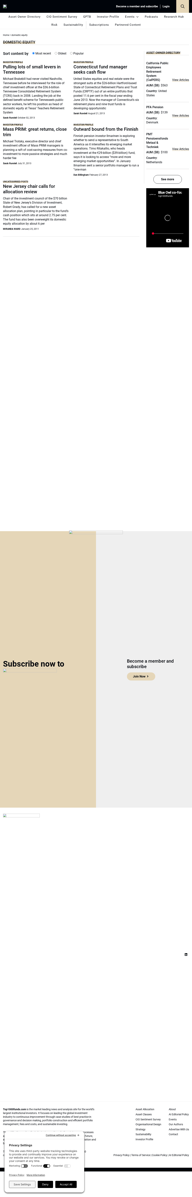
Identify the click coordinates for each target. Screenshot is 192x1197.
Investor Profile (108, 16)
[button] (182, 6)
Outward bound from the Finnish (106, 129)
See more (167, 179)
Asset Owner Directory (24, 16)
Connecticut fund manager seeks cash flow (100, 69)
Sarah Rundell (10, 117)
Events (130, 16)
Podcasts (151, 16)
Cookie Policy (159, 1155)
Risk (54, 24)
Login (166, 6)
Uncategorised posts (15, 181)
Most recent (43, 53)
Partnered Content (128, 24)
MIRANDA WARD (11, 229)
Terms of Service (140, 1155)
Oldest (61, 53)
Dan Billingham (81, 175)
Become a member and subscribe (137, 6)
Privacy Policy (121, 1155)
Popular (78, 53)
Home (6, 35)
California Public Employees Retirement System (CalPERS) (157, 71)
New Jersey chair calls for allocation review (29, 189)
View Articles (180, 80)
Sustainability (73, 24)
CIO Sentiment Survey (61, 16)
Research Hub (174, 16)
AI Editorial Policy (179, 1155)
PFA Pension (154, 107)
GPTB (87, 16)
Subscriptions (99, 24)
